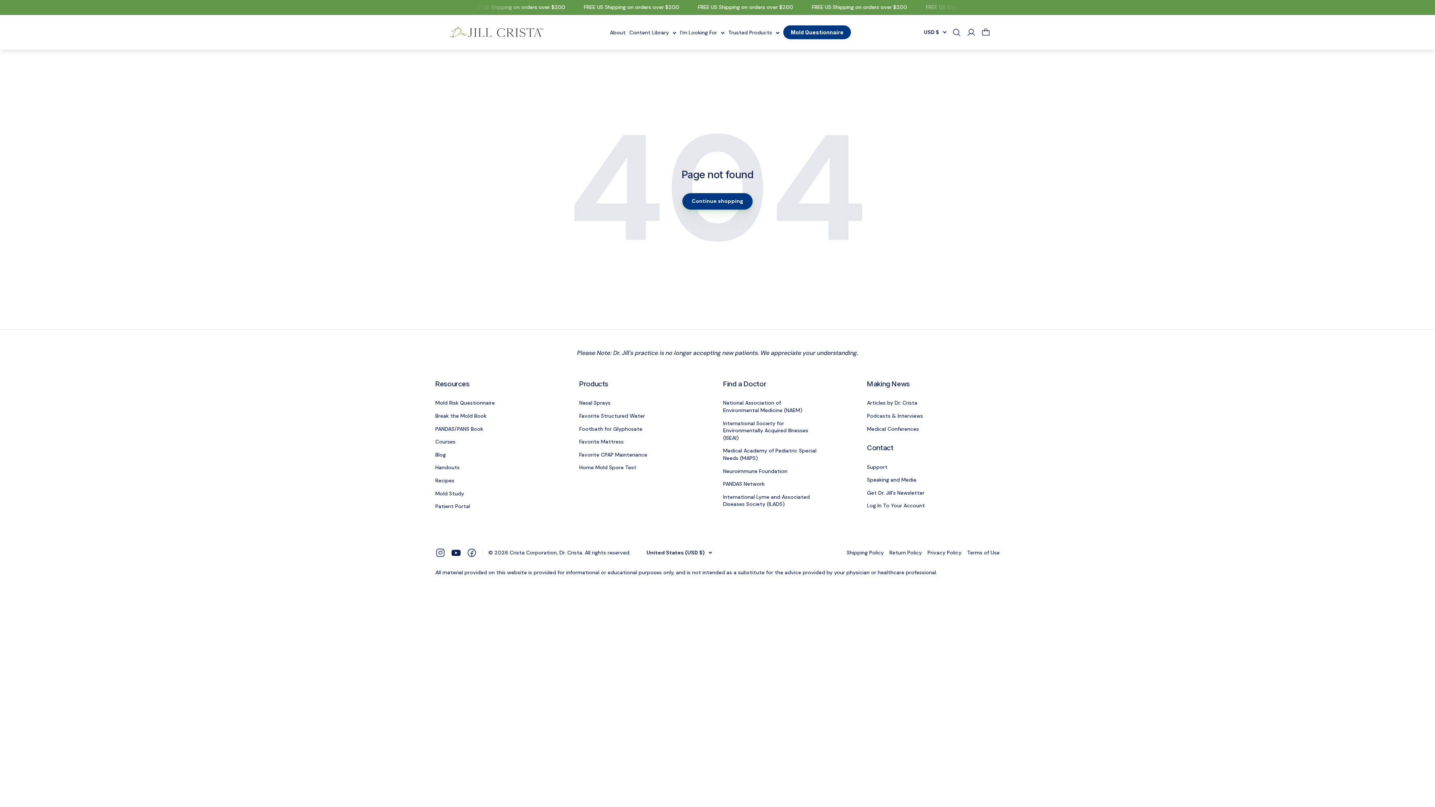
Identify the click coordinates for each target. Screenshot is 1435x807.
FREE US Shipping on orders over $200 (508, 7)
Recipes (444, 480)
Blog (440, 454)
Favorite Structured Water (612, 415)
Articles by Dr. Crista (892, 402)
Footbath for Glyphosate (610, 429)
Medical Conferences (893, 429)
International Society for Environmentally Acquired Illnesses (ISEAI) (765, 430)
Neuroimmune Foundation (755, 471)
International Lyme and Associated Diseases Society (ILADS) (766, 501)
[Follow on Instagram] (440, 552)
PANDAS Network (744, 483)
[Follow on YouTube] (456, 553)
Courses (445, 441)
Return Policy (905, 552)
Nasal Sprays (595, 402)
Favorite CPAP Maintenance (613, 454)
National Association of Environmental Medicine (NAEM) (762, 406)
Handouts (447, 467)
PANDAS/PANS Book (459, 429)
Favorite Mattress (601, 441)
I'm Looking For (698, 32)
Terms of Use (983, 552)
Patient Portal (452, 506)
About (618, 32)
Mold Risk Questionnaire (465, 402)
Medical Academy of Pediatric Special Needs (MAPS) (770, 454)
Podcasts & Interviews (895, 415)
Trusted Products (750, 32)
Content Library (649, 32)
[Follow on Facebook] (472, 552)
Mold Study (449, 493)
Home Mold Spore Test (607, 467)
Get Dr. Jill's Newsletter (896, 492)
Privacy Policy (945, 552)
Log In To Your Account (896, 505)
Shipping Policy (865, 552)
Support (877, 467)
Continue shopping (717, 201)
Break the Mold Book (461, 415)
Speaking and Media (891, 479)
